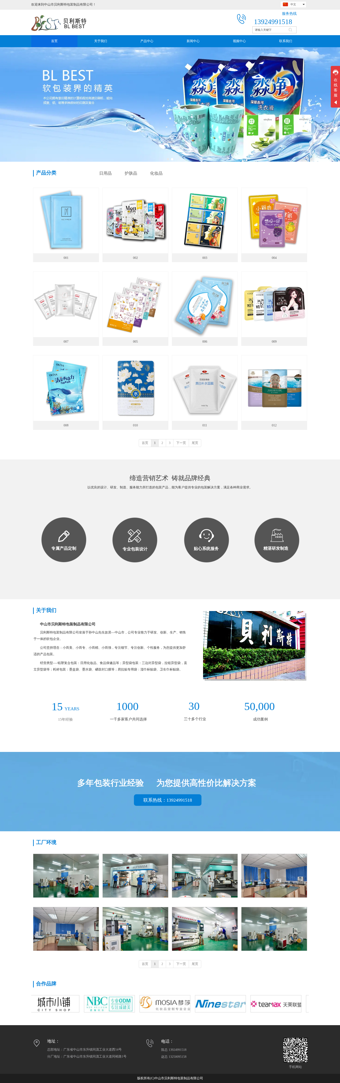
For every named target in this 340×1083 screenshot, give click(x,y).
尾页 (195, 443)
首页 (145, 443)
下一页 (181, 443)
